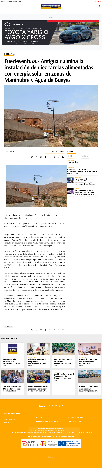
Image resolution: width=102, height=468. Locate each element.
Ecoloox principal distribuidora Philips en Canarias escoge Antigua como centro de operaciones (85, 182)
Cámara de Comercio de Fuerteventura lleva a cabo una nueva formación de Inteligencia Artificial (88, 363)
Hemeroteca (9, 54)
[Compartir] (41, 157)
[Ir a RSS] (100, 1)
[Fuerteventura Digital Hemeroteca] (51, 6)
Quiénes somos (9, 419)
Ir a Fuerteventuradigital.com (11, 1)
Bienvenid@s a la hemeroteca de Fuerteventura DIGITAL (11, 361)
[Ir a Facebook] (91, 1)
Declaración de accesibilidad (47, 421)
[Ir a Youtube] (98, 1)
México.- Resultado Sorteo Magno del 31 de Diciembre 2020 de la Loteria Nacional (84, 192)
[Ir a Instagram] (96, 1)
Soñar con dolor (72, 162)
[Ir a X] (94, 1)
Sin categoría (8, 326)
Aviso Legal (40, 417)
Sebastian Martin (11, 151)
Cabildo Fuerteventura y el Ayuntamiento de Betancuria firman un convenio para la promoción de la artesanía (64, 378)
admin (4, 365)
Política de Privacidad (76, 417)
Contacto (8, 422)
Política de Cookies (75, 421)
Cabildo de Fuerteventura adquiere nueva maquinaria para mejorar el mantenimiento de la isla (88, 391)
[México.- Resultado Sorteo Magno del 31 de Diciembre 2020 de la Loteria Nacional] (70, 191)
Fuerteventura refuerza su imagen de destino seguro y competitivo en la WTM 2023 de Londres (38, 390)
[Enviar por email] (32, 157)
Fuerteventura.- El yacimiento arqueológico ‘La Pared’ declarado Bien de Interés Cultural (82, 171)
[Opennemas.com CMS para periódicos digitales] (51, 457)
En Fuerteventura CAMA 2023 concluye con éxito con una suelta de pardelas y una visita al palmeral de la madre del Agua (12, 392)
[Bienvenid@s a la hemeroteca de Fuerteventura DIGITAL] (12, 349)
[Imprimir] (36, 157)
